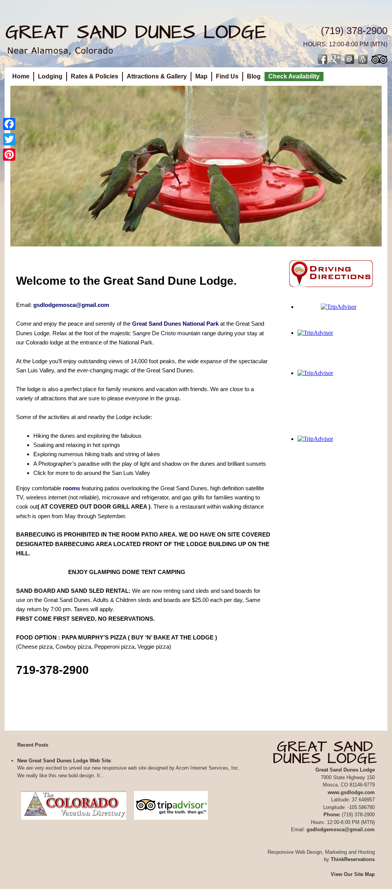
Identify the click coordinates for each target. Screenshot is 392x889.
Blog (254, 76)
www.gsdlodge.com (351, 792)
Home (20, 76)
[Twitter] (9, 139)
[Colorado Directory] (73, 822)
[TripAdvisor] (171, 822)
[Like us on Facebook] (322, 59)
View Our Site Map (353, 874)
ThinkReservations (353, 859)
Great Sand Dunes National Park (175, 323)
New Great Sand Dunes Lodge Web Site (64, 760)
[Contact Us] (349, 59)
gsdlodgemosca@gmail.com (71, 305)
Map (201, 76)
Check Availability (294, 76)
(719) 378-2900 (354, 30)
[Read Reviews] (379, 59)
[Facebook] (9, 124)
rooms (71, 488)
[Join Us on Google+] (336, 59)
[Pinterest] (9, 154)
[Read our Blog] (363, 59)
